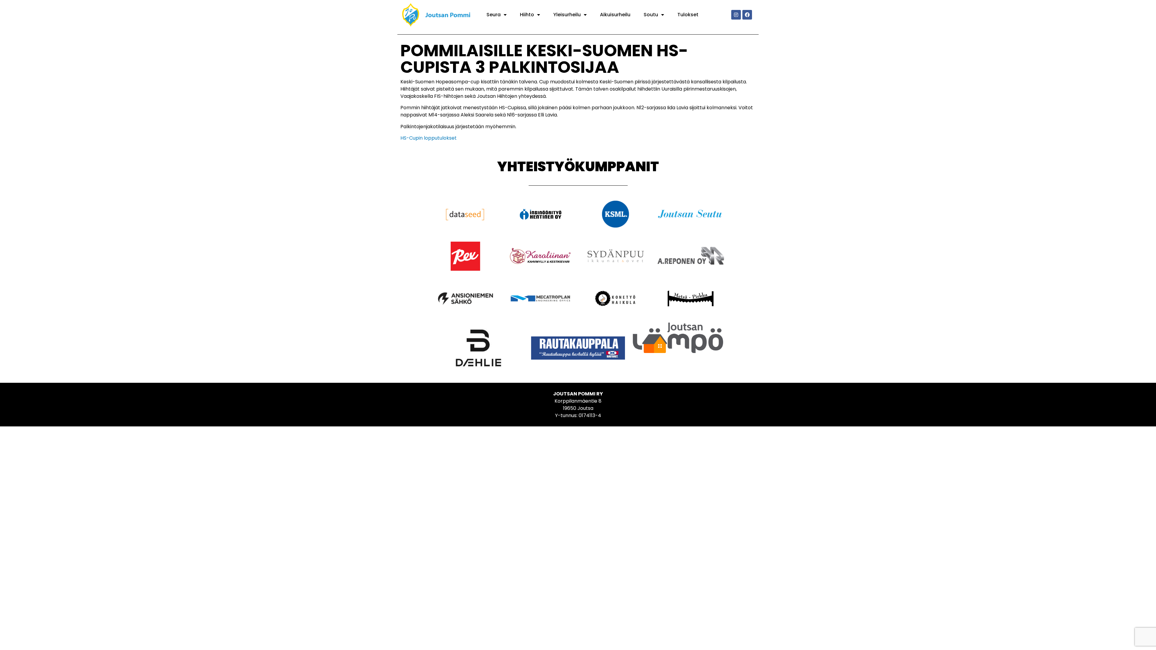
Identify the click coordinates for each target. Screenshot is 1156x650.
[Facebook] (747, 15)
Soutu (651, 14)
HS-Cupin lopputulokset (428, 138)
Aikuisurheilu (615, 14)
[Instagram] (736, 15)
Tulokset (687, 14)
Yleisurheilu (567, 14)
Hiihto (527, 14)
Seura (493, 14)
